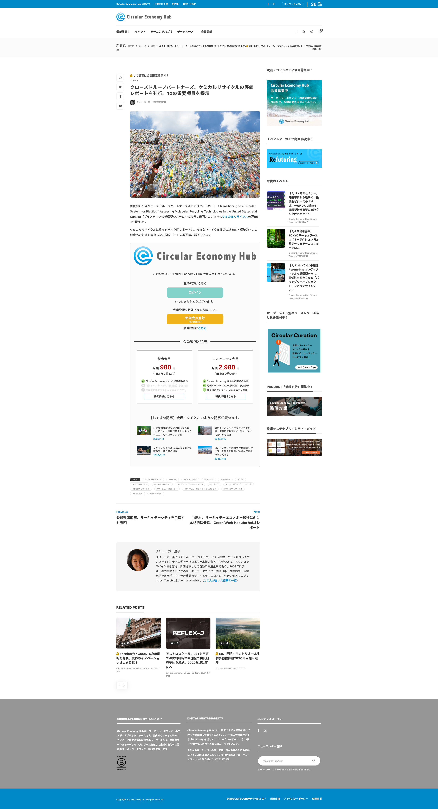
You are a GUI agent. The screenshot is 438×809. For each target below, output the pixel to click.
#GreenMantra (140, 484)
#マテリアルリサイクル (233, 489)
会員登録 (206, 31)
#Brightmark (190, 480)
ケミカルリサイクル (235, 216)
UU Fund (197, 739)
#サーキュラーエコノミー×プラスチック (200, 489)
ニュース (142, 46)
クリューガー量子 (144, 102)
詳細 (225, 759)
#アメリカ (214, 484)
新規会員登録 (195, 319)
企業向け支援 (161, 4)
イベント (140, 31)
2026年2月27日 (238, 668)
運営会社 (275, 798)
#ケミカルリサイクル (141, 489)
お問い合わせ (189, 4)
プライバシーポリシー (296, 798)
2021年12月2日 (159, 102)
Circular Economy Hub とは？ (246, 798)
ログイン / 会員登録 (292, 4)
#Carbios (208, 480)
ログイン (195, 292)
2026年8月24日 (301, 222)
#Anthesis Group (153, 480)
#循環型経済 (137, 494)
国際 (153, 46)
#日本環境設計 (156, 494)
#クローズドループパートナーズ (238, 484)
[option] (138, 645)
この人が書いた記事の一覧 (220, 580)
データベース (185, 31)
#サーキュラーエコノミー (167, 489)
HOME (131, 46)
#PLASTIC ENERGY (162, 484)
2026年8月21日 (301, 256)
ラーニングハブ (160, 31)
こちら (202, 328)
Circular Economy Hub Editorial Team (133, 668)
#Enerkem (225, 480)
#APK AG (172, 480)
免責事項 (317, 798)
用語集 (175, 4)
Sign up (313, 761)
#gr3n (240, 480)
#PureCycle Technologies (190, 484)
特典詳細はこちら (164, 396)
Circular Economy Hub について (133, 4)
